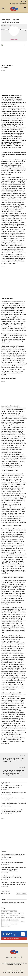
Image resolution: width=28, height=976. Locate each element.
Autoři (13, 957)
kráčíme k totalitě (6, 926)
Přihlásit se (15, 3)
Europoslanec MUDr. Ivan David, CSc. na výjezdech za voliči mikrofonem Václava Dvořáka (13, 855)
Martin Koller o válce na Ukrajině (12, 862)
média (7, 919)
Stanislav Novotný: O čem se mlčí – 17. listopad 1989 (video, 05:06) (12, 810)
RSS (23, 972)
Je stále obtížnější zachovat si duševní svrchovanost (13, 804)
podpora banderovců (14, 915)
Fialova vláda (5, 911)
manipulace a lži (5, 924)
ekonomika (17, 917)
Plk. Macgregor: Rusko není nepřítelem (14, 792)
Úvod (7, 957)
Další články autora (14, 39)
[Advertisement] (14, 82)
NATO (22, 915)
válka (22, 917)
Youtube (16, 972)
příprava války (14, 924)
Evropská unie (5, 915)
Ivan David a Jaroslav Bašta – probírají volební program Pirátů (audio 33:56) (13, 883)
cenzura (11, 911)
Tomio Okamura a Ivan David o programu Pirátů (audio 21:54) (11, 876)
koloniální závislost (18, 913)
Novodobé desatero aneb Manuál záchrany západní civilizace (11, 786)
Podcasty (7, 972)
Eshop (19, 957)
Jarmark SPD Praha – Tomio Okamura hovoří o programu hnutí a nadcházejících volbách (13, 869)
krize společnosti (6, 921)
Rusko (3, 919)
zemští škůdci (5, 917)
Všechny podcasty (21, 893)
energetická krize (14, 919)
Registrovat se (23, 3)
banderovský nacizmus (7, 913)
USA (16, 911)
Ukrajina (11, 917)
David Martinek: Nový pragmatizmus (13, 798)
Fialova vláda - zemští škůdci (17, 921)
